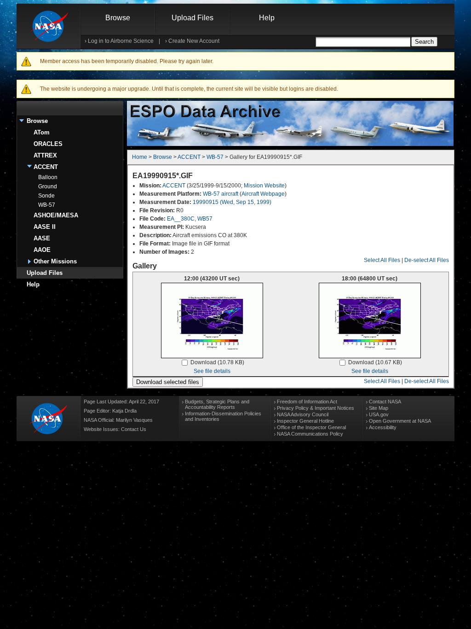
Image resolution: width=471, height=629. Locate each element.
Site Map (378, 408)
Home (139, 157)
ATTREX (45, 155)
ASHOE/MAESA (56, 215)
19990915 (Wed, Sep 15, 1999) (232, 202)
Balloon (47, 177)
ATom (42, 132)
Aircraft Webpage (263, 194)
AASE (42, 238)
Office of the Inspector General (311, 427)
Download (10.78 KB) (217, 362)
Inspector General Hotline (305, 421)
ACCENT (46, 166)
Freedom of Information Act (307, 401)
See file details (212, 371)
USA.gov (379, 414)
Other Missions (55, 261)
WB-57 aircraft (220, 194)
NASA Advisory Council (302, 414)
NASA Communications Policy (310, 434)
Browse (117, 18)
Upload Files (192, 18)
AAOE (42, 249)
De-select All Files (426, 260)
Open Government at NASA (400, 421)
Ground (47, 186)
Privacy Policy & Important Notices (315, 408)
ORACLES (48, 143)
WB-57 (46, 205)
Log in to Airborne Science (121, 41)
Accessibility (382, 427)
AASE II (45, 226)
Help (267, 18)
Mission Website (264, 185)
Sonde (46, 195)
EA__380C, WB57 (190, 218)
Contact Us (133, 429)
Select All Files (382, 260)
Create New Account (193, 41)
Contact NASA (385, 401)
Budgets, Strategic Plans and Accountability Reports (217, 404)
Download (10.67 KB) (375, 362)
